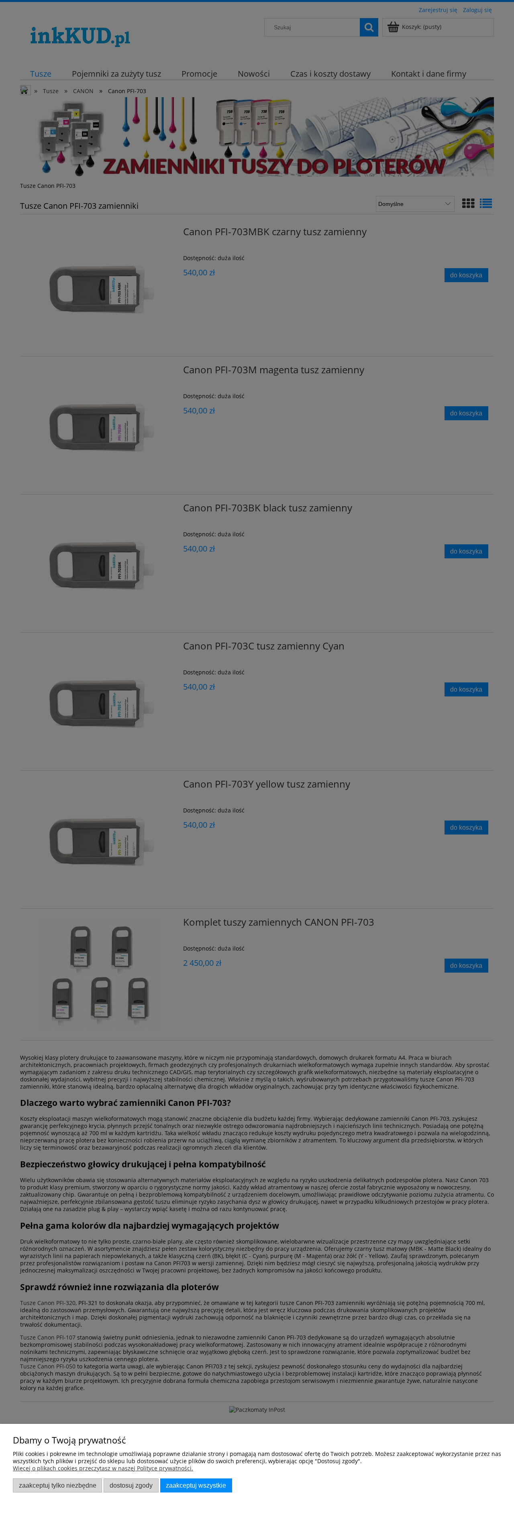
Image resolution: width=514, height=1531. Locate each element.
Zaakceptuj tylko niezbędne (57, 1485)
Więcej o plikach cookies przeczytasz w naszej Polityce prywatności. (103, 1468)
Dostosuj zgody (131, 1485)
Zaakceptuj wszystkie (196, 1485)
